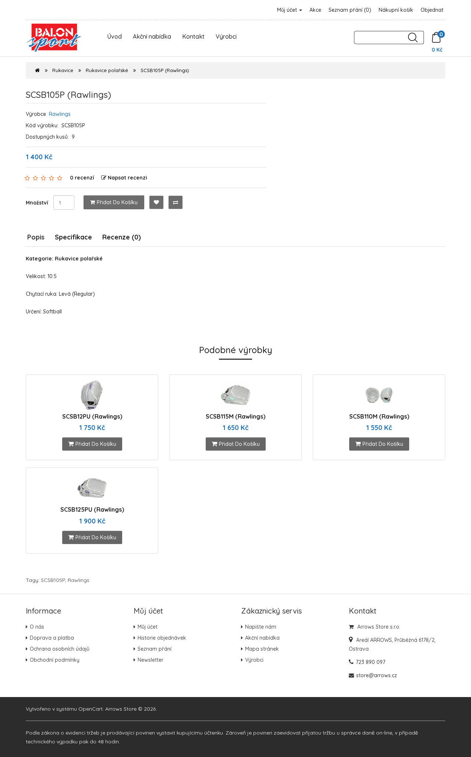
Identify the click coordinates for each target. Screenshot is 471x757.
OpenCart (90, 709)
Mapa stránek (262, 649)
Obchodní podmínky (54, 660)
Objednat (432, 10)
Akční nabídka (152, 36)
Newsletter (150, 660)
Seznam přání (154, 649)
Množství (37, 202)
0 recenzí (82, 177)
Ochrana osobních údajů (59, 649)
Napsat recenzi (127, 177)
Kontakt (193, 36)
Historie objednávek (162, 638)
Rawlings (60, 114)
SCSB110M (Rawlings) (379, 416)
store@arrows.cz (376, 675)
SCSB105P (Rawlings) (165, 70)
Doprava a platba (52, 638)
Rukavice (62, 70)
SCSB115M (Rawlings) (235, 416)
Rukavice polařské (107, 70)
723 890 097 (370, 662)
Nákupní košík (396, 10)
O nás (37, 626)
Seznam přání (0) (350, 10)
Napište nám (260, 626)
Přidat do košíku (117, 202)
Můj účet (287, 10)
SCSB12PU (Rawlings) (92, 416)
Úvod (114, 36)
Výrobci (226, 36)
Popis (36, 237)
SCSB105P (53, 580)
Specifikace (73, 237)
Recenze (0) (121, 237)
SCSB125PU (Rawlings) (92, 509)
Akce (315, 10)
